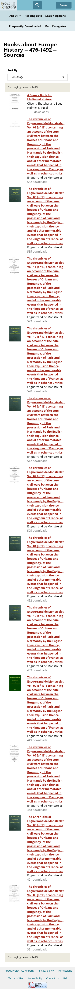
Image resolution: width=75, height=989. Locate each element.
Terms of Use (15, 978)
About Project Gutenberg (19, 970)
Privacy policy (46, 970)
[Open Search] (37, 5)
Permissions (65, 970)
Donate (63, 5)
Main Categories (55, 26)
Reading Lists (33, 15)
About (15, 15)
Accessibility (35, 978)
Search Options (55, 15)
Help (65, 978)
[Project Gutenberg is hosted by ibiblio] (37, 986)
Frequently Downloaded (25, 26)
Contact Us (52, 978)
